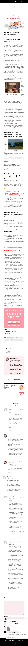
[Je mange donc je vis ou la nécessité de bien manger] (22, 387)
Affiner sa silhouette (11, 14)
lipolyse (20, 337)
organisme (7, 339)
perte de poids (13, 339)
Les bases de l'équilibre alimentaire (8, 351)
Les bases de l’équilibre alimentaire (14, 387)
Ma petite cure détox (6, 386)
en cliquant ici (17, 191)
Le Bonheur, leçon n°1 (20, 350)
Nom (6, 616)
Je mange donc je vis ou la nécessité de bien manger (21, 393)
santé (18, 339)
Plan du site (15, 642)
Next (25, 388)
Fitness (20, 14)
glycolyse (13, 337)
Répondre (21, 409)
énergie (8, 337)
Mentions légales (10, 640)
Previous (2, 388)
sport (21, 339)
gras (17, 337)
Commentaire (7, 600)
